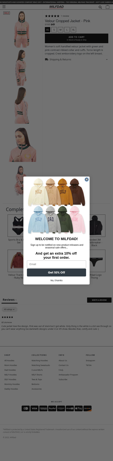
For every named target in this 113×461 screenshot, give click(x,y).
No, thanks (56, 280)
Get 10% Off (56, 272)
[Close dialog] (86, 179)
